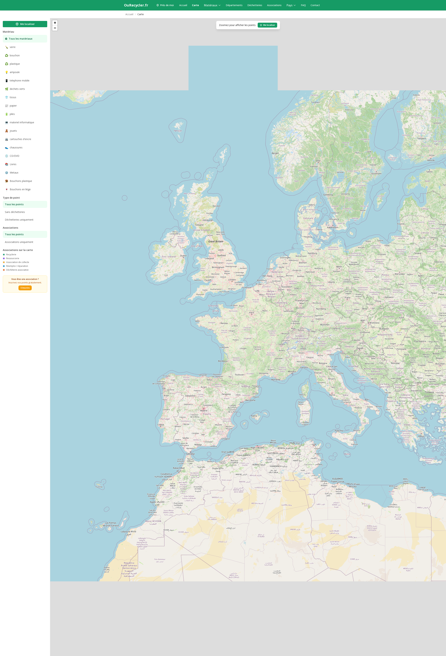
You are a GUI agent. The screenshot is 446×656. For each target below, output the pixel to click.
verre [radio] (10, 47)
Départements (234, 5)
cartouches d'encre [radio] (18, 139)
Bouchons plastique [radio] (18, 181)
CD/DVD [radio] (12, 156)
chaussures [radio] (13, 147)
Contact (315, 5)
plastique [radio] (12, 64)
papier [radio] (11, 106)
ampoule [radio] (12, 72)
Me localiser (27, 24)
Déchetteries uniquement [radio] (19, 219)
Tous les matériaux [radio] (18, 39)
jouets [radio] (11, 131)
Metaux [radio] (11, 173)
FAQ (303, 5)
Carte (195, 5)
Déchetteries (254, 5)
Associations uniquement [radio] (19, 242)
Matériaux (210, 5)
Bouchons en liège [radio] (18, 189)
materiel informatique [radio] (19, 122)
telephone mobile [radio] (17, 80)
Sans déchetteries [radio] (15, 212)
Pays (289, 5)
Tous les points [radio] (14, 204)
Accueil (183, 5)
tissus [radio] (10, 97)
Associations (274, 5)
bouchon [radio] (12, 55)
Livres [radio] (10, 164)
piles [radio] (10, 114)
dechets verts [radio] (15, 89)
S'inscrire (25, 287)
